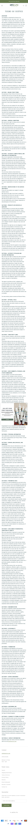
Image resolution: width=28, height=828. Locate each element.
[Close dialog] (26, 403)
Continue (7, 419)
